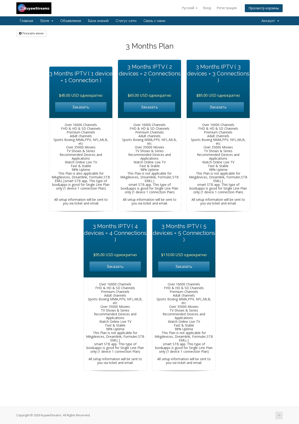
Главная (26, 21)
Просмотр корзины (264, 8)
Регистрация (227, 8)
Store (45, 21)
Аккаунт (269, 21)
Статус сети (126, 21)
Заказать (80, 107)
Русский (188, 8)
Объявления (70, 21)
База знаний (98, 21)
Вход (207, 8)
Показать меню (33, 33)
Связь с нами (154, 21)
